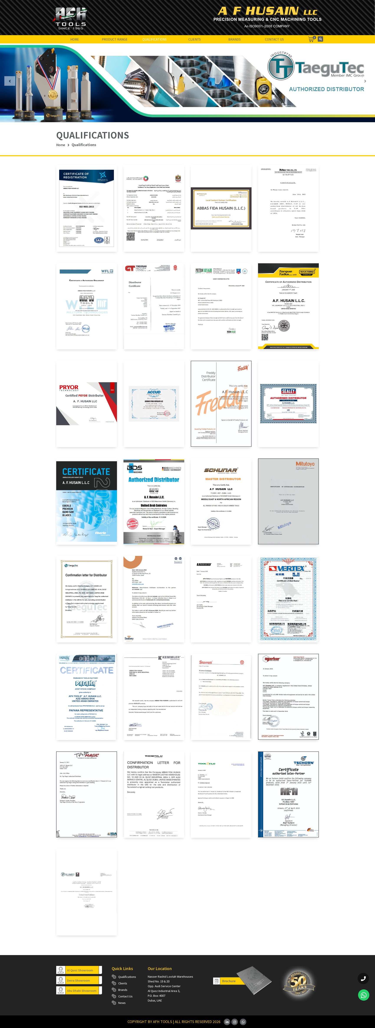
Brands (234, 39)
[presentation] (9, 81)
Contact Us (274, 39)
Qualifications (154, 39)
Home (74, 39)
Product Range (115, 39)
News (122, 1003)
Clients (194, 39)
